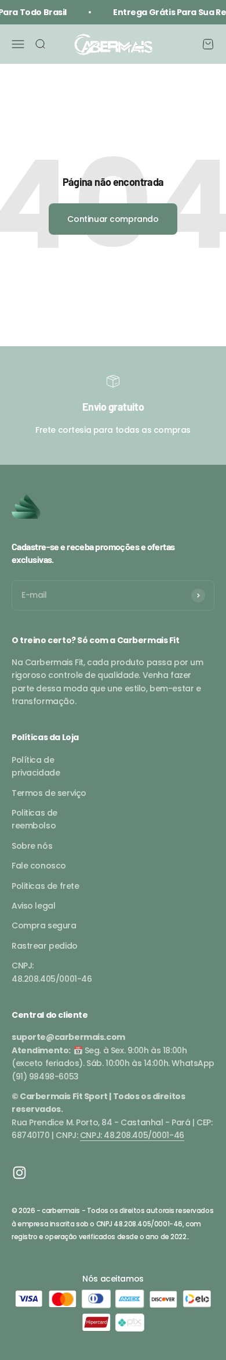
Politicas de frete (45, 886)
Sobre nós (32, 846)
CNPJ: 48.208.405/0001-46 (52, 972)
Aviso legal (33, 906)
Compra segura (44, 925)
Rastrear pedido (45, 946)
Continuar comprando (112, 219)
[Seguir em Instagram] (19, 1172)
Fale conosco (39, 865)
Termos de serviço (49, 793)
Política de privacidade (36, 766)
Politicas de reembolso (34, 819)
